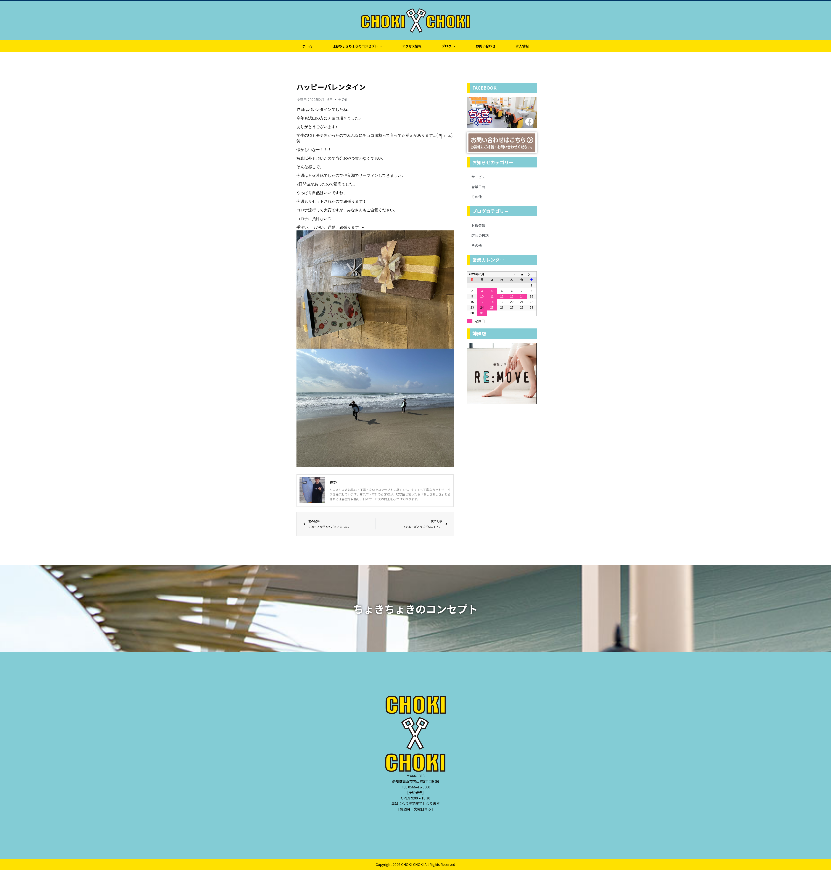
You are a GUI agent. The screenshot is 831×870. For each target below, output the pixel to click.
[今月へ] (522, 274)
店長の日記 (480, 235)
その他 (343, 99)
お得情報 (478, 225)
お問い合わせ (485, 46)
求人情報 (522, 46)
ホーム (307, 46)
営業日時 (478, 186)
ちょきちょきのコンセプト (415, 608)
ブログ (446, 46)
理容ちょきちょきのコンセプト (355, 46)
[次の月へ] (532, 274)
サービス (478, 176)
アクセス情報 (412, 46)
